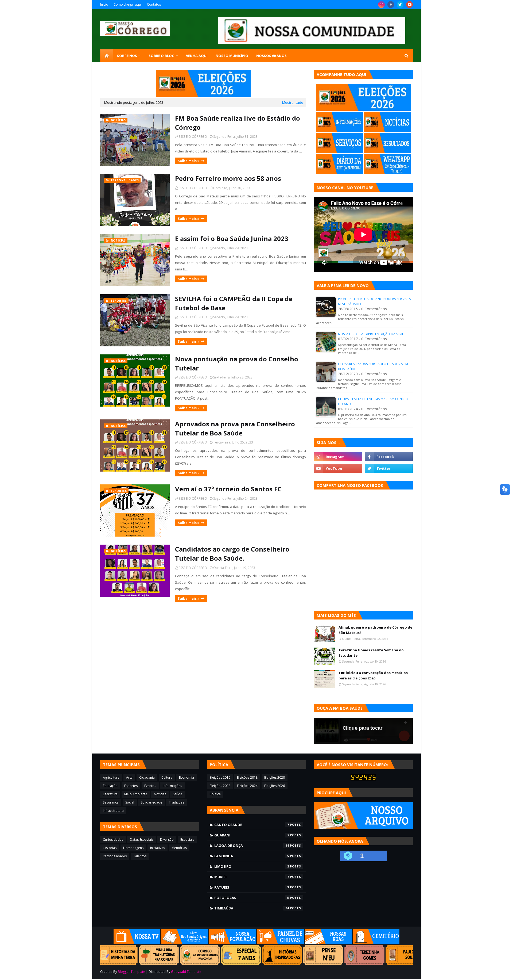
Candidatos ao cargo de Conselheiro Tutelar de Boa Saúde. (232, 554)
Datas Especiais (141, 839)
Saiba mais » (189, 160)
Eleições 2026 (274, 785)
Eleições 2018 (247, 777)
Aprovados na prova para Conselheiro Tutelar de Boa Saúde (235, 428)
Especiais (187, 839)
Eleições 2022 (220, 785)
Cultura (166, 777)
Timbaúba (251, 908)
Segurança (111, 802)
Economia (186, 777)
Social (129, 802)
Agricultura (111, 777)
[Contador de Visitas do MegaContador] (363, 779)
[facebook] (390, 4)
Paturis (251, 887)
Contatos (154, 4)
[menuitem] (106, 55)
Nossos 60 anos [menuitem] (271, 55)
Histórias (109, 848)
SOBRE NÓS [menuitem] (127, 55)
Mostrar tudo (292, 102)
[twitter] (400, 4)
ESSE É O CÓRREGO (193, 136)
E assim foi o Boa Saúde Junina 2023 (231, 238)
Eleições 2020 (274, 777)
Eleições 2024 (247, 785)
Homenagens (133, 848)
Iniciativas (157, 848)
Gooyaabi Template (186, 971)
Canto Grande (251, 824)
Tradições (176, 802)
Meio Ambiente (135, 794)
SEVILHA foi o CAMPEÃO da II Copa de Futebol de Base (234, 303)
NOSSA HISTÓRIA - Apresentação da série (371, 334)
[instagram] (381, 4)
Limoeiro (251, 866)
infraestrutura (113, 810)
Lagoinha (251, 856)
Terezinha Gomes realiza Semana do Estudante (371, 653)
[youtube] (409, 4)
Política (215, 794)
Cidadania (147, 777)
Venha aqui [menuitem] (197, 55)
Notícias (160, 794)
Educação (110, 785)
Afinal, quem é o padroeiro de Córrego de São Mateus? (375, 630)
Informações (172, 785)
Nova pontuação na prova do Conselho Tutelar (236, 363)
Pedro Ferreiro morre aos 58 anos (228, 178)
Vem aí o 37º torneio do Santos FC (228, 488)
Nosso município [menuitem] (232, 55)
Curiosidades (113, 839)
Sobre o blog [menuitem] (161, 55)
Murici (251, 876)
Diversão (167, 839)
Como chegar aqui (128, 4)
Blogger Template (131, 971)
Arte (129, 777)
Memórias (179, 848)
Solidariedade (151, 802)
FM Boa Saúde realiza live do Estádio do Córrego (237, 123)
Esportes (131, 785)
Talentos (139, 856)
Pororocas (251, 897)
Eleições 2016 (220, 777)
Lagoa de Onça (251, 845)
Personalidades (115, 856)
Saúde (177, 794)
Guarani (251, 835)
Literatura (110, 794)
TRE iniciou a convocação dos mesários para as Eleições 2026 (373, 675)
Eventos (150, 785)
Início (104, 4)
